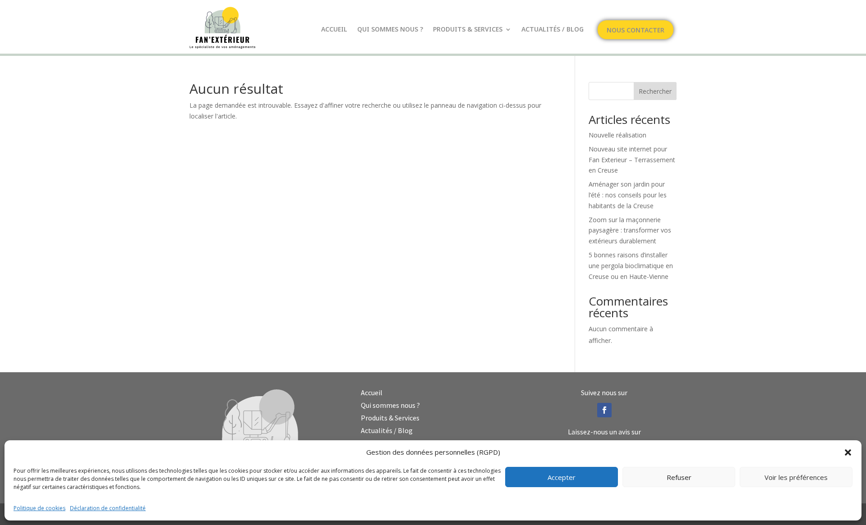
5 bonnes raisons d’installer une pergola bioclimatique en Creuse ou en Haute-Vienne (631, 266)
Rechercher (655, 91)
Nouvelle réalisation (617, 135)
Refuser (679, 477)
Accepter (562, 477)
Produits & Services (467, 29)
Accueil (334, 29)
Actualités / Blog (552, 29)
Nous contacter (635, 30)
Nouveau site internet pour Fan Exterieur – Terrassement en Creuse (632, 160)
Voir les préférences (796, 477)
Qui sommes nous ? (390, 29)
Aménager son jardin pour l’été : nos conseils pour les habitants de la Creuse (628, 195)
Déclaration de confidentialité (108, 508)
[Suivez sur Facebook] (604, 410)
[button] (847, 452)
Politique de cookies (39, 508)
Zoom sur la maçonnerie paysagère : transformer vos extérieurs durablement (630, 230)
